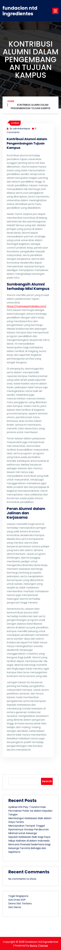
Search (47, 781)
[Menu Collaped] (55, 11)
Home (11, 101)
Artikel (15, 123)
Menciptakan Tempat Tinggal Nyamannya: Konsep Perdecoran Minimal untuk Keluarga (28, 829)
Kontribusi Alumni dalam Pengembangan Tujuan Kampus (30, 106)
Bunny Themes (39, 945)
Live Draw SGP (17, 900)
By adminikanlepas (19, 128)
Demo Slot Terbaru (20, 903)
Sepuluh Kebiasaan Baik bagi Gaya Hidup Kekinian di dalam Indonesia (29, 838)
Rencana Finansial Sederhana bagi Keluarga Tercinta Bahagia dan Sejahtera (29, 848)
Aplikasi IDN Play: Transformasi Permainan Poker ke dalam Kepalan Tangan (30, 810)
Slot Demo (14, 907)
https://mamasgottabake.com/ (26, 306)
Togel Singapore (18, 896)
